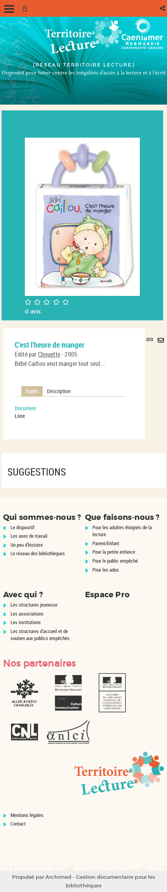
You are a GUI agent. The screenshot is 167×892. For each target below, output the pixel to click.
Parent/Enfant (105, 543)
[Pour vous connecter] (26, 8)
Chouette (49, 354)
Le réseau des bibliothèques (37, 553)
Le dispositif (22, 527)
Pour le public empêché (115, 560)
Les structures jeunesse (33, 604)
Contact (18, 823)
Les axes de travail (28, 535)
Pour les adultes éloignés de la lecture (122, 531)
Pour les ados (105, 569)
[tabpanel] (70, 412)
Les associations (26, 613)
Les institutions (25, 622)
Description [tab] (59, 391)
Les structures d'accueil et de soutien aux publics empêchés (40, 635)
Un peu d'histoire (26, 544)
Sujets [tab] (32, 391)
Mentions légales (26, 815)
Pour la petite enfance (113, 551)
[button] (163, 8)
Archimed (58, 877)
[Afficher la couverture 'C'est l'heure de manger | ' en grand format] (82, 216)
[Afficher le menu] (9, 9)
